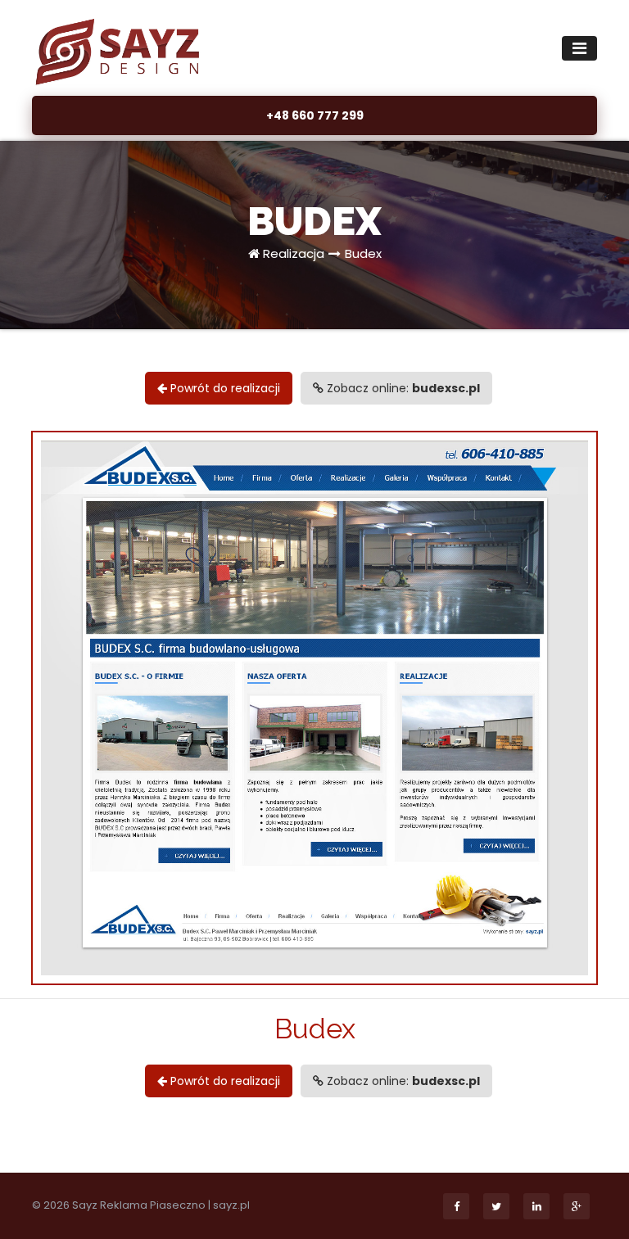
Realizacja (293, 253)
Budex (363, 253)
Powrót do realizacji (223, 388)
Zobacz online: (402, 388)
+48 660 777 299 (315, 115)
